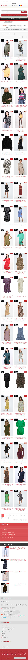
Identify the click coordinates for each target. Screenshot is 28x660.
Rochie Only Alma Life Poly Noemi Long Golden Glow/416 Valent (7, 414)
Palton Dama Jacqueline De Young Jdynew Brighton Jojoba (7, 82)
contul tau (7, 1)
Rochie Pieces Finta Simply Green (20, 248)
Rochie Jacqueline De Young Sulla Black (7, 201)
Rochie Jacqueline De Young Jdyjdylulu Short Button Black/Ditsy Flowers (7, 296)
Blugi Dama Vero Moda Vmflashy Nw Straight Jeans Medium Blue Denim (17, 560)
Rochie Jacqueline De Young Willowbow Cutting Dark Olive (7, 438)
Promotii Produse (7, 537)
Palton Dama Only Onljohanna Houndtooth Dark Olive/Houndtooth (20, 59)
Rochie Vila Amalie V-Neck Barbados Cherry (7, 272)
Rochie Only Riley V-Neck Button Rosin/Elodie (20, 390)
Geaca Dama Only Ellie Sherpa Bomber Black (7, 153)
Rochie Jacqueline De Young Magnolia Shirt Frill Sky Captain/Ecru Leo (20, 509)
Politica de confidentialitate (7, 629)
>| (12, 517)
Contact (4, 648)
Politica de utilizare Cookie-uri (8, 627)
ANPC (3, 633)
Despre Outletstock (6, 625)
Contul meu (4, 5)
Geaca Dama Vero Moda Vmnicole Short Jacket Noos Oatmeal (18, 584)
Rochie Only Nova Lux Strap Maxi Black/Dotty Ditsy (20, 153)
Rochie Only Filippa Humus (20, 176)
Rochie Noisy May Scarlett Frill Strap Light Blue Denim (20, 343)
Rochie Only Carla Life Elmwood (7, 248)
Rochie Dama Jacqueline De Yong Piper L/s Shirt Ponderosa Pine (7, 367)
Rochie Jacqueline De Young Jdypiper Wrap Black (7, 390)
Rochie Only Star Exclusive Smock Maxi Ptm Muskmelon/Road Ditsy (7, 319)
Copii (3, 540)
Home (2, 21)
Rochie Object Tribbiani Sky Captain (20, 485)
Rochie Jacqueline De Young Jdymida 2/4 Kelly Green (20, 438)
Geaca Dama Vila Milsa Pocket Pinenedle (20, 82)
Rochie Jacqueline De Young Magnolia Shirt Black (7, 461)
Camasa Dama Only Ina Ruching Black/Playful (7, 130)
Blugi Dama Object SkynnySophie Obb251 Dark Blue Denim (18, 548)
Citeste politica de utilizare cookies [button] (18, 654)
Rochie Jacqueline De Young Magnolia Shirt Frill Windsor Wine (20, 462)
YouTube (4, 617)
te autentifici (11, 25)
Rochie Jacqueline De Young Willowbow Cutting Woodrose (7, 343)
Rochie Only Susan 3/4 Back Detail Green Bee (7, 509)
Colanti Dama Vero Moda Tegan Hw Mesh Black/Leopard (20, 130)
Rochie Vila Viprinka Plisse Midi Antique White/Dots (20, 295)
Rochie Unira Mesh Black (7, 223)
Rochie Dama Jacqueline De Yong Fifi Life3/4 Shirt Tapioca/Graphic (7, 177)
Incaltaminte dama (8, 532)
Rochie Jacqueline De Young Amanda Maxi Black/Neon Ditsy (7, 485)
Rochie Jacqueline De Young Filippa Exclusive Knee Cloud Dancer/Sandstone (20, 319)
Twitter (24, 615)
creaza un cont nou (15, 1)
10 (2, 517)
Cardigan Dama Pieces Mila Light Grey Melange (17, 572)
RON (13, 5)
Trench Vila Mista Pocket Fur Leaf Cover (7, 58)
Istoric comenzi (5, 646)
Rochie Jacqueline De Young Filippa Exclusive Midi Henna (20, 201)
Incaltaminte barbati (8, 535)
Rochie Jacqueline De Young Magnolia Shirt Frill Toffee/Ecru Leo (20, 272)
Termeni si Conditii (6, 631)
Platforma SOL (5, 637)
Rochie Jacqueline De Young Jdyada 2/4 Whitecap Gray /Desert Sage (20, 367)
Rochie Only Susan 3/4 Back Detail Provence (20, 224)
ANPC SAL (4, 635)
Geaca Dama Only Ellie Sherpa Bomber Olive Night (7, 106)
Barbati (4, 529)
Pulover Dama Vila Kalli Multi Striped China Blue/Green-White (21, 106)
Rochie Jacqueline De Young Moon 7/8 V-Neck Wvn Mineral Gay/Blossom (20, 414)
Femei (3, 527)
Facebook (20, 615)
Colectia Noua (8, 21)
